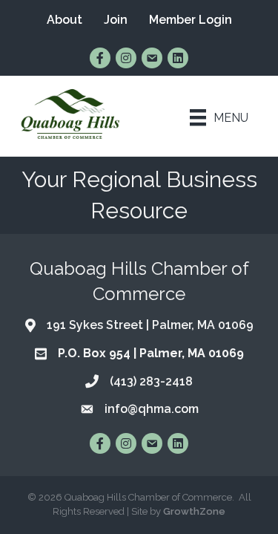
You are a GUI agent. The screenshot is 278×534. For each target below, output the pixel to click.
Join (116, 20)
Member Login (190, 20)
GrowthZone (194, 511)
